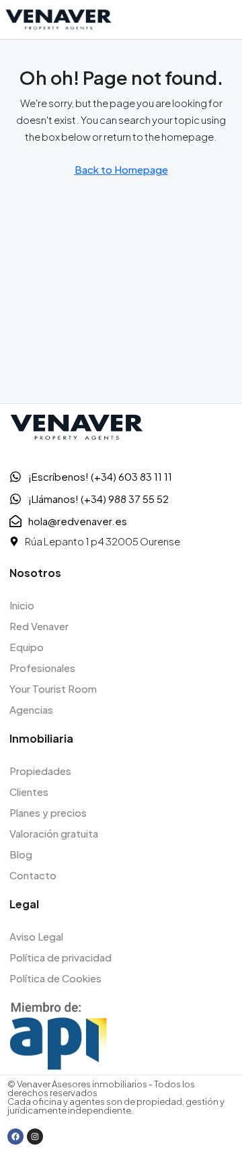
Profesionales (42, 667)
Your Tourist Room (53, 688)
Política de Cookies (55, 978)
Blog (20, 854)
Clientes (28, 791)
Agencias (31, 709)
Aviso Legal (36, 936)
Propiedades (40, 770)
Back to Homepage (121, 169)
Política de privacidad (60, 957)
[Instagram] (35, 1136)
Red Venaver (39, 625)
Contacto (32, 875)
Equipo (26, 646)
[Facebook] (15, 1136)
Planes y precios (48, 812)
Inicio (21, 605)
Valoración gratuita (53, 833)
